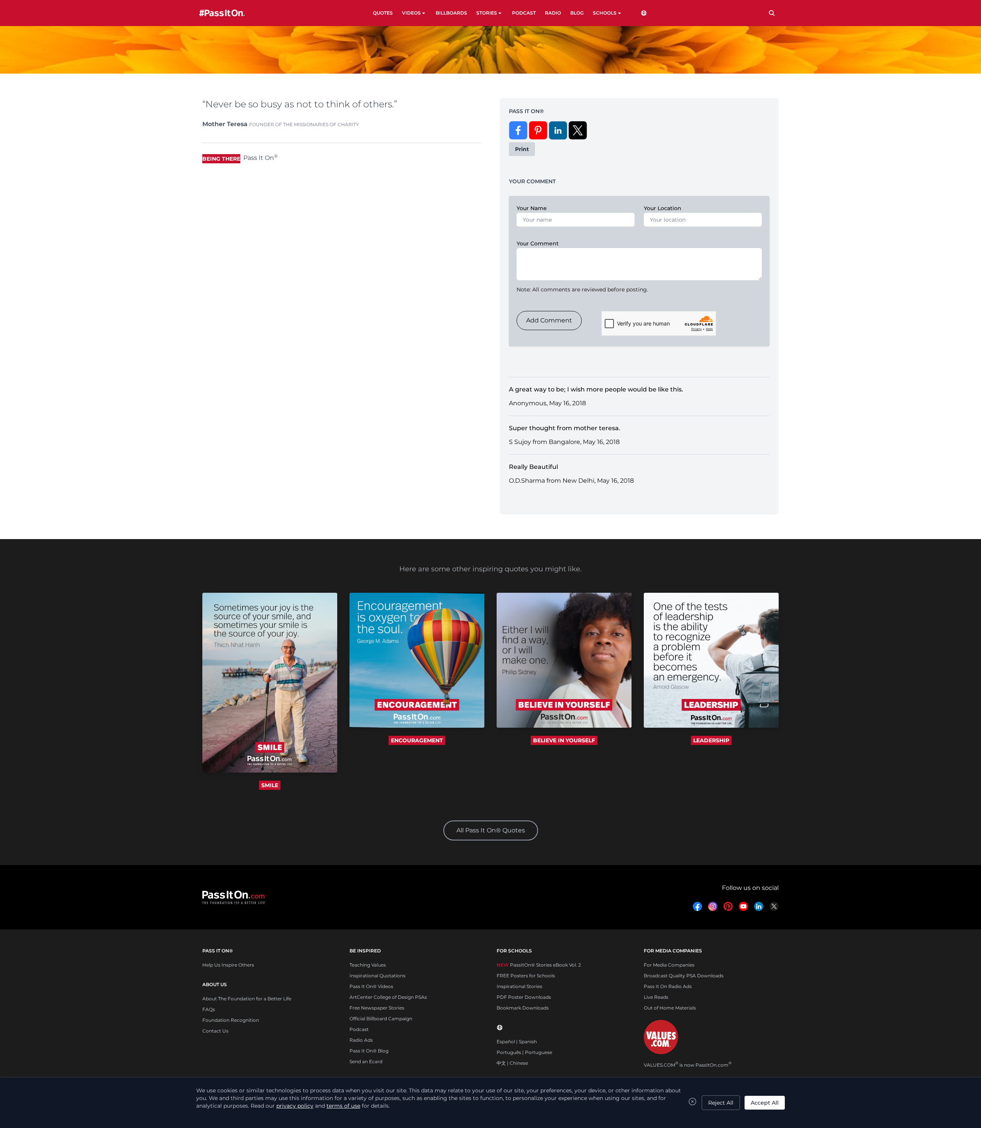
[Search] (772, 13)
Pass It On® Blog (369, 1051)
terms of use (343, 1105)
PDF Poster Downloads (524, 997)
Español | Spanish (517, 1041)
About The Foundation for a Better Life (246, 998)
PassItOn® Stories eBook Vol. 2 (539, 965)
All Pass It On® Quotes (490, 830)
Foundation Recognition (230, 1020)
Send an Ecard (365, 1061)
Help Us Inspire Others (228, 965)
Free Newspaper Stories (376, 1008)
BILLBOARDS (451, 13)
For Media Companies (669, 965)
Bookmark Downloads (523, 1008)
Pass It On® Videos (371, 986)
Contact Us (215, 1031)
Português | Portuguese (524, 1052)
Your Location (662, 208)
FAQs (208, 1009)
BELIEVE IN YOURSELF (564, 740)
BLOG (577, 13)
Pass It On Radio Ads (668, 986)
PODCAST (524, 13)
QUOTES (383, 13)
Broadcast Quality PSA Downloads (683, 975)
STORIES (486, 13)
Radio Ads (361, 1040)
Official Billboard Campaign (380, 1018)
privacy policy (294, 1105)
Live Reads (656, 997)
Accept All (765, 1102)
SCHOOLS (605, 13)
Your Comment (538, 243)
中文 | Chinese (512, 1063)
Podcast (359, 1029)
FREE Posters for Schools (526, 975)
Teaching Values (367, 965)
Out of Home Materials (670, 1008)
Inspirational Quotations (377, 975)
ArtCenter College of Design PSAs (388, 997)
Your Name (532, 208)
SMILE (269, 785)
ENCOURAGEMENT (417, 740)
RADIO (553, 13)
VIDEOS (411, 13)
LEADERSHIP (711, 740)
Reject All (720, 1102)
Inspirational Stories (519, 986)
